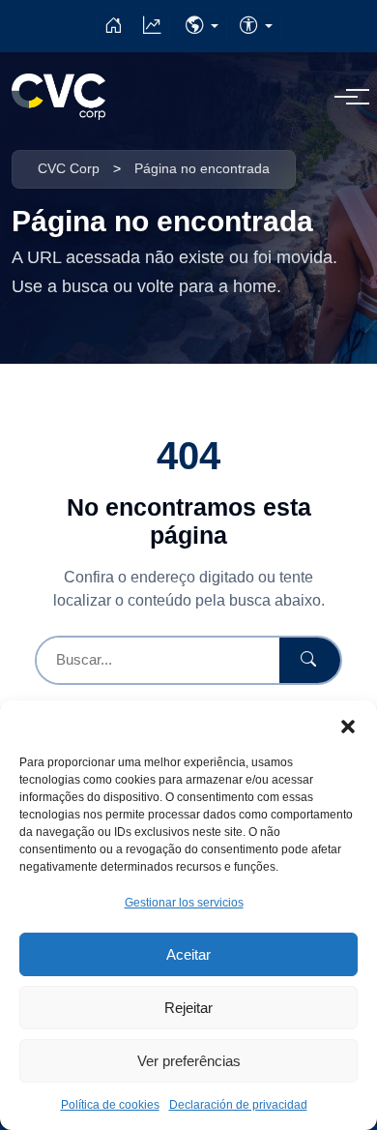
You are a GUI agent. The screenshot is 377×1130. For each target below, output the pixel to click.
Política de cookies (110, 1105)
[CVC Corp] (58, 97)
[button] (348, 724)
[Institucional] (113, 26)
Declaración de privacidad (238, 1105)
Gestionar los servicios (184, 902)
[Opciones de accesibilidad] (256, 26)
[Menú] (346, 96)
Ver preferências (189, 1061)
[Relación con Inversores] (151, 26)
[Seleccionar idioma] (202, 26)
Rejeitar (188, 1007)
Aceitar (188, 954)
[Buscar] (309, 660)
